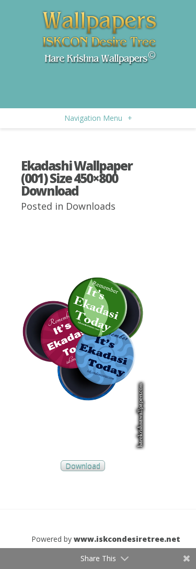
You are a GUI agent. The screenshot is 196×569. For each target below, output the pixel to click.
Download (82, 466)
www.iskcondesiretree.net (127, 539)
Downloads (91, 206)
